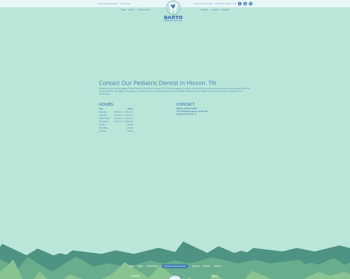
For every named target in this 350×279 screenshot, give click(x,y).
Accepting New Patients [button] (108, 4)
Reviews (225, 10)
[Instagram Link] (250, 3)
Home (123, 10)
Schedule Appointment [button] (203, 4)
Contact (215, 10)
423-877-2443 (125, 3)
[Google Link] (245, 3)
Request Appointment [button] (175, 266)
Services (204, 10)
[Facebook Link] (240, 3)
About (131, 10)
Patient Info (143, 10)
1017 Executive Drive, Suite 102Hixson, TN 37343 (192, 112)
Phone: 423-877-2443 (186, 108)
